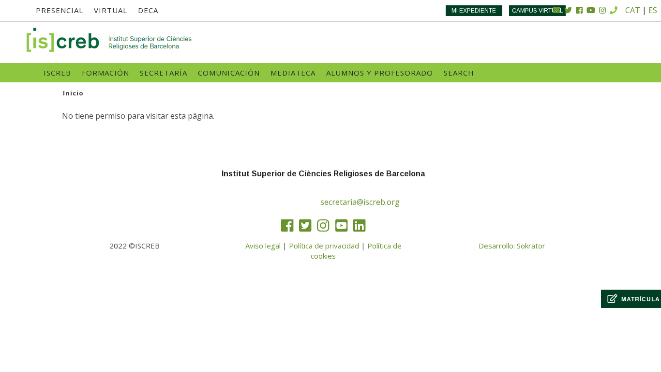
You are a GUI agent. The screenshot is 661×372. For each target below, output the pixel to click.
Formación (105, 73)
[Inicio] (110, 40)
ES (652, 10)
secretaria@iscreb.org (360, 202)
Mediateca (292, 73)
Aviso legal (263, 245)
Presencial (59, 10)
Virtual (110, 10)
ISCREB (57, 73)
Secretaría (163, 73)
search (459, 73)
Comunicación (229, 73)
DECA (148, 10)
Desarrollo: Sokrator (512, 245)
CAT (632, 10)
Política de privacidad (324, 245)
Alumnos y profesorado (379, 73)
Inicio (73, 93)
